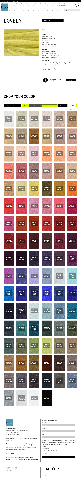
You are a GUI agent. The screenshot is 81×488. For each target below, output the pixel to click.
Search (62, 105)
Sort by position (70, 109)
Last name (44, 428)
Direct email (46, 448)
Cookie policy (45, 476)
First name (44, 422)
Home (52, 10)
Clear (72, 105)
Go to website (73, 10)
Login (58, 5)
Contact (60, 10)
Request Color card (55, 79)
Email (43, 434)
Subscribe (58, 456)
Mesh (15, 14)
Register (63, 5)
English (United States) (11, 1)
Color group (25, 105)
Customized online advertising (50, 450)
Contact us (9, 470)
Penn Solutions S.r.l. (46, 473)
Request (70, 80)
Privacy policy (45, 475)
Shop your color (51, 20)
